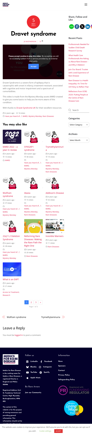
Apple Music (35, 378)
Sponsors (61, 366)
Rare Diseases (48, 116)
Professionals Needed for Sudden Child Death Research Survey (79, 47)
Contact (61, 370)
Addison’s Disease (55, 192)
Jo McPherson (30, 41)
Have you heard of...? (13, 116)
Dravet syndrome (33, 34)
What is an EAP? (11, 279)
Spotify (46, 372)
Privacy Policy (64, 375)
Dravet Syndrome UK (25, 107)
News (60, 361)
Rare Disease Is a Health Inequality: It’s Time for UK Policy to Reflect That (79, 83)
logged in (19, 335)
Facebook (48, 361)
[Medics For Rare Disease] (6, 5)
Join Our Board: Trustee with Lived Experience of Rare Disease (79, 72)
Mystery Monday (35, 116)
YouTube (33, 372)
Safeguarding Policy (66, 380)
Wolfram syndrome (16, 317)
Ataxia (27, 192)
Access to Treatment (11, 292)
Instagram (47, 367)
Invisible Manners (54, 236)
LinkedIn (34, 361)
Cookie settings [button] (45, 431)
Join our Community (33, 393)
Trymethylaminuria (50, 317)
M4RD (25, 116)
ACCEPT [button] (58, 431)
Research (6, 295)
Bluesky (33, 367)
